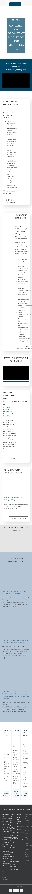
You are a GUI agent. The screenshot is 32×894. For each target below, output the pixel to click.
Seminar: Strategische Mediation (4, 864)
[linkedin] (8, 1)
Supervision (4, 869)
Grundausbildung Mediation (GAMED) (4, 830)
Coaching (4, 821)
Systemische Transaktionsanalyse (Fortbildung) (4, 856)
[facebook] (11, 1)
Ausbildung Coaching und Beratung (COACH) (4, 846)
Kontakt (19, 829)
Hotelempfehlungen (19, 839)
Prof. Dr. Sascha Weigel (19, 820)
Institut (19, 814)
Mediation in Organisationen (4, 816)
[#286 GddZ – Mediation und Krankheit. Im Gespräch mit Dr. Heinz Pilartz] (14, 577)
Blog (11, 835)
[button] (15, 4)
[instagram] (14, 1)
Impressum (19, 833)
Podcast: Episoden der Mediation (12, 829)
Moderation (4, 824)
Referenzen (19, 826)
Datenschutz (19, 836)
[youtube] (17, 1)
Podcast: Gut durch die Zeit (12, 818)
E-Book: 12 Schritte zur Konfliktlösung (12, 855)
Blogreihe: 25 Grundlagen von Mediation (12, 843)
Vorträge (4, 872)
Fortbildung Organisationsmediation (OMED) (4, 837)
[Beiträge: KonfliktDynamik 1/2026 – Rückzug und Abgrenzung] (15, 488)
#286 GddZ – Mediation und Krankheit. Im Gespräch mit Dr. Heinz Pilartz (8, 411)
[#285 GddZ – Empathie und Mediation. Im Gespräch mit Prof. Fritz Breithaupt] (14, 627)
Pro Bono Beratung (4, 877)
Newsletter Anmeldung (12, 865)
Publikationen (12, 869)
